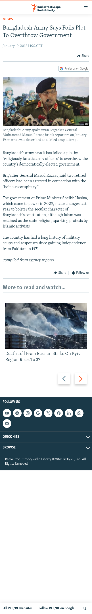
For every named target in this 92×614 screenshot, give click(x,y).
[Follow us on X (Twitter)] (48, 413)
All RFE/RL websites (18, 608)
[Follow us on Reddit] (17, 413)
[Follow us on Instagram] (27, 413)
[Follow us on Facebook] (58, 413)
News (8, 19)
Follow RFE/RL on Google (57, 608)
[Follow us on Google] (38, 413)
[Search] (84, 608)
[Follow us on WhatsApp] (79, 413)
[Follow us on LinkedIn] (69, 413)
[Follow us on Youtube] (7, 413)
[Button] (83, 56)
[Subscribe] (7, 423)
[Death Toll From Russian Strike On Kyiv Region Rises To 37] (46, 326)
